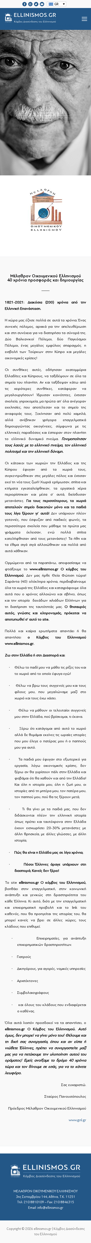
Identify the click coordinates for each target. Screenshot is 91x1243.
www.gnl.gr (77, 1120)
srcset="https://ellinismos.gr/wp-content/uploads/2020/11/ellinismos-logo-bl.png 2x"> (43, 25)
